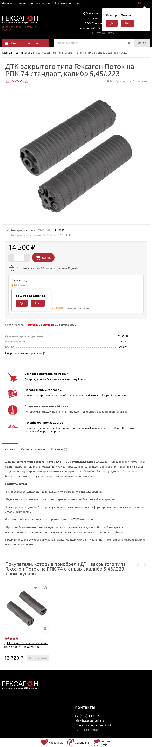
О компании (63, 3)
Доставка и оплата (14, 3)
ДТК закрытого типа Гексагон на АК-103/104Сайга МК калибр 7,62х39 (26, 646)
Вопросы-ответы (40, 3)
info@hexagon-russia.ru (89, 720)
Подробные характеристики (23, 353)
